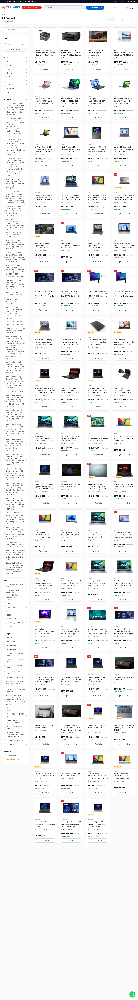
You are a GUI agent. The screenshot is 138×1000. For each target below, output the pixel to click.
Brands (6, 57)
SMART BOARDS (96, 7)
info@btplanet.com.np (29, 1)
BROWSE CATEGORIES (32, 7)
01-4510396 (12, 1)
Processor (7, 99)
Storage (7, 634)
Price (6, 39)
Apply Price (15, 50)
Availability (8, 751)
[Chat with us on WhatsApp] (132, 994)
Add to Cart (46, 69)
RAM (5, 581)
